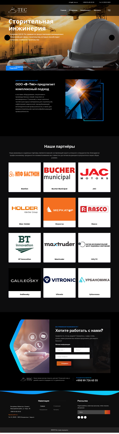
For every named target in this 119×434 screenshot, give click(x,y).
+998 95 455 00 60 (88, 2)
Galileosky (24, 294)
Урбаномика (94, 294)
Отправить (64, 363)
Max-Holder (24, 224)
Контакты (56, 409)
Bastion (24, 189)
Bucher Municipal (59, 189)
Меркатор (59, 224)
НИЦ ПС (94, 259)
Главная (42, 406)
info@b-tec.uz (73, 2)
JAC (94, 189)
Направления (43, 409)
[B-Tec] (18, 10)
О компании (57, 406)
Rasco (94, 224)
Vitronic (59, 294)
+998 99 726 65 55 (87, 380)
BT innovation (24, 259)
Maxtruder (59, 259)
